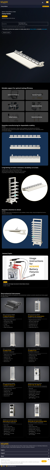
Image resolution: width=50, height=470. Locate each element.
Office (3, 466)
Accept (44, 461)
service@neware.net (12, 466)
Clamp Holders (4, 6)
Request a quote (46, 6)
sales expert (44, 29)
